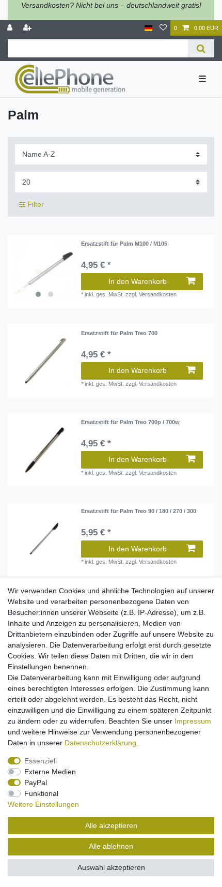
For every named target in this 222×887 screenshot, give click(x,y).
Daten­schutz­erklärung (100, 743)
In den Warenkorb (137, 281)
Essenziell (40, 761)
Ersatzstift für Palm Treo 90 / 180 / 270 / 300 (138, 511)
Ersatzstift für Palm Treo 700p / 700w (130, 422)
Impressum (193, 721)
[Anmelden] (11, 28)
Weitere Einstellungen (43, 804)
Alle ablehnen (111, 846)
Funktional (41, 793)
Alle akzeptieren (111, 825)
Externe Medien (50, 772)
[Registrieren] (28, 28)
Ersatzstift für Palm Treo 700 (119, 333)
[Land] (148, 28)
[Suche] (201, 48)
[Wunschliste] (163, 28)
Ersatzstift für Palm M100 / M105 (124, 243)
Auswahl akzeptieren (111, 867)
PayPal (35, 782)
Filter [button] (35, 204)
